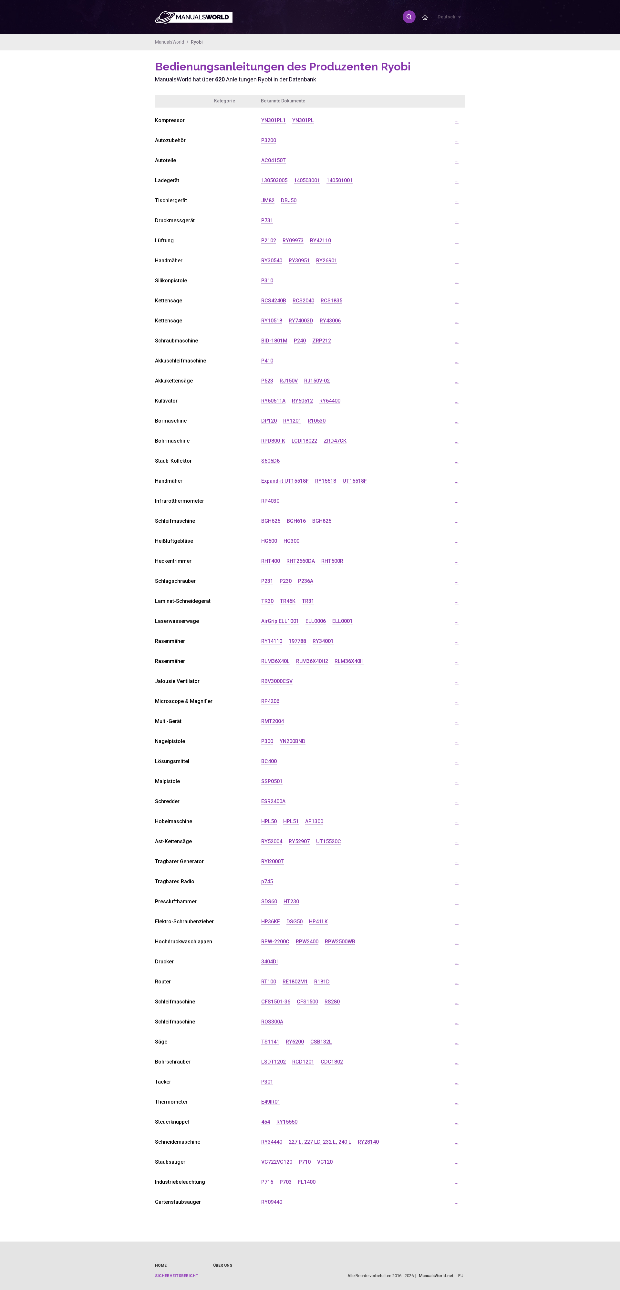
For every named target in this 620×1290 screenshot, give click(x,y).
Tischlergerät (171, 200)
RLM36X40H (349, 661)
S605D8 (270, 461)
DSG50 (294, 921)
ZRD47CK (335, 441)
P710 (305, 1162)
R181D (322, 982)
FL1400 (306, 1182)
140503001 (307, 180)
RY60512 (302, 401)
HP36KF (270, 921)
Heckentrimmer (173, 561)
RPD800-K (273, 441)
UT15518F (355, 481)
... (457, 120)
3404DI (269, 962)
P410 (267, 361)
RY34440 (271, 1142)
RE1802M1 (295, 982)
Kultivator (166, 401)
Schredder (167, 801)
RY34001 (323, 641)
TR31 (308, 601)
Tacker (163, 1082)
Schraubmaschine (176, 341)
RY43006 (330, 321)
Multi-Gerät (168, 721)
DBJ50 (288, 200)
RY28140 (368, 1142)
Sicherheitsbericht (176, 1276)
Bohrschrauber (173, 1062)
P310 (267, 281)
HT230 (291, 901)
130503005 (274, 180)
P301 (267, 1082)
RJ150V (289, 381)
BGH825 (321, 521)
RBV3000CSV (277, 681)
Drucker (164, 962)
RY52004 (271, 841)
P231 (267, 581)
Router (163, 982)
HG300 (291, 541)
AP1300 (314, 821)
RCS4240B (273, 301)
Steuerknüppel (172, 1122)
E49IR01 (270, 1102)
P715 (267, 1182)
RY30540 (271, 260)
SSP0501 (272, 781)
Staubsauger (170, 1162)
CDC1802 (332, 1062)
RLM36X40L (275, 661)
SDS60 (269, 901)
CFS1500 (307, 1002)
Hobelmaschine (173, 821)
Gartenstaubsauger (178, 1202)
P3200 (268, 140)
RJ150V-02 (317, 381)
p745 (267, 881)
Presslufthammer (176, 901)
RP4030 (270, 501)
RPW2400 (307, 942)
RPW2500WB (340, 942)
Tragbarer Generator (179, 861)
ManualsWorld (169, 42)
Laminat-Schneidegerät (183, 601)
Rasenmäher (170, 641)
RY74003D (301, 321)
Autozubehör (170, 140)
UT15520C (328, 841)
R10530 (317, 421)
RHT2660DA (300, 561)
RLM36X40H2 (312, 661)
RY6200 (295, 1042)
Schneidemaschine (177, 1142)
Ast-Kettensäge (173, 841)
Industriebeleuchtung (180, 1182)
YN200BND (292, 741)
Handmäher (168, 260)
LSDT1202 (273, 1062)
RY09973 (293, 240)
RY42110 (320, 240)
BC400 (269, 761)
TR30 (267, 601)
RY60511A (273, 401)
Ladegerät (167, 180)
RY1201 (292, 421)
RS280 (332, 1002)
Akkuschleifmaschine (180, 361)
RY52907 (299, 841)
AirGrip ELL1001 (280, 621)
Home (161, 1265)
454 (265, 1122)
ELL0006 (315, 621)
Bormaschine (171, 421)
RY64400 (329, 401)
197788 (297, 641)
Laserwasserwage (177, 621)
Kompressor (170, 120)
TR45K (287, 601)
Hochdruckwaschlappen (183, 942)
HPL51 (291, 821)
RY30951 (299, 260)
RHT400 (270, 561)
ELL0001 (342, 621)
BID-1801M (274, 341)
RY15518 (325, 481)
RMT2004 (272, 721)
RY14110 (271, 641)
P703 (286, 1182)
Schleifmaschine (175, 521)
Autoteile (165, 160)
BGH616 (296, 521)
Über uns (222, 1265)
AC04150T (273, 160)
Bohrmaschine (172, 441)
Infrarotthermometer (179, 501)
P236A (305, 581)
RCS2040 (303, 301)
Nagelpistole (170, 741)
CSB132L (321, 1042)
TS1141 (270, 1042)
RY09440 (271, 1202)
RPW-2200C (275, 942)
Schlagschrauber (175, 581)
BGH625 (270, 521)
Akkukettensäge (174, 381)
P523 (267, 381)
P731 (267, 220)
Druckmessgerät (175, 220)
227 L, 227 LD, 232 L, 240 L (320, 1142)
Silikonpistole (171, 281)
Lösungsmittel (172, 761)
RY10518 (271, 321)
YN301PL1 (273, 120)
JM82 (267, 200)
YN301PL (303, 120)
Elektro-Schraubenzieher (184, 921)
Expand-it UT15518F (285, 481)
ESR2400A (273, 801)
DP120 (269, 421)
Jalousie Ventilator (177, 681)
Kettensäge (168, 301)
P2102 (268, 240)
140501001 (339, 180)
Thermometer (171, 1102)
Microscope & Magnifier (183, 701)
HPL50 (269, 821)
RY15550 (286, 1122)
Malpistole (167, 781)
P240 (300, 341)
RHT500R (332, 561)
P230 (286, 581)
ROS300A (272, 1022)
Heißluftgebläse (174, 541)
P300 (267, 741)
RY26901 (326, 260)
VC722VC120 (276, 1162)
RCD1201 (303, 1062)
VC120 (325, 1162)
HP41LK (318, 921)
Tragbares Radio (174, 881)
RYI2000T (272, 861)
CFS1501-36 (275, 1002)
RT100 (268, 982)
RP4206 (270, 701)
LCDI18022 (304, 441)
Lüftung (164, 240)
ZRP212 (321, 341)
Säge (161, 1042)
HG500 (269, 541)
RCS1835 (331, 301)
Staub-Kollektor (173, 461)
